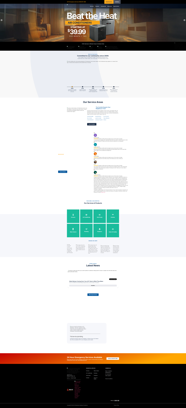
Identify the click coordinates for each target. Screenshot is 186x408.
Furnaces (87, 370)
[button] (1, 20)
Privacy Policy (116, 405)
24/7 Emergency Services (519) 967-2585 (76, 1)
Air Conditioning (89, 373)
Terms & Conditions (108, 378)
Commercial (108, 368)
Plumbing (95, 373)
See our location (92, 124)
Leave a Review (63, 171)
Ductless (87, 377)
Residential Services (90, 368)
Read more (103, 192)
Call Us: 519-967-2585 (113, 358)
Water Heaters (96, 370)
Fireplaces (96, 375)
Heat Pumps (88, 375)
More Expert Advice (93, 294)
